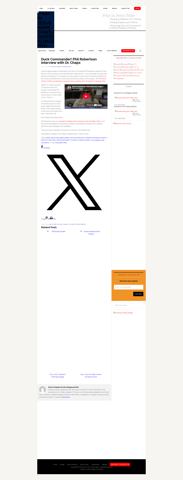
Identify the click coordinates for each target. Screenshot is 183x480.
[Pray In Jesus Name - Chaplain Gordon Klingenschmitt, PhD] (45, 29)
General (66, 224)
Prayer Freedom (81, 224)
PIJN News (72, 224)
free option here (61, 143)
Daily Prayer (52, 224)
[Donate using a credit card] (126, 98)
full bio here (65, 397)
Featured (60, 224)
